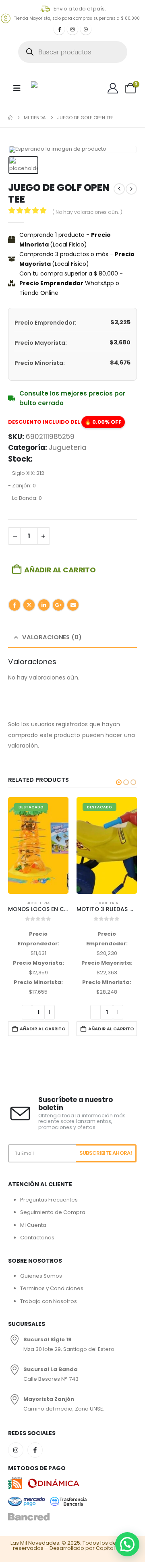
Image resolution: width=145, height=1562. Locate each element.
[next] (131, 189)
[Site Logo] (51, 88)
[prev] (119, 189)
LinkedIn (43, 605)
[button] (118, 782)
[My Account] (113, 88)
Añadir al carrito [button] (72, 1028)
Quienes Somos (41, 1276)
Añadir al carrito (59, 570)
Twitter (29, 605)
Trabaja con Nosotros (48, 1301)
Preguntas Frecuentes (49, 1200)
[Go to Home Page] (10, 117)
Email (72, 605)
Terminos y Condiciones (51, 1288)
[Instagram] (72, 29)
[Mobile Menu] (17, 88)
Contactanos (37, 1237)
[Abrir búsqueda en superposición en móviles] (72, 52)
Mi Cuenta (33, 1225)
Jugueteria (68, 447)
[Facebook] (59, 29)
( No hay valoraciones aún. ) (87, 212)
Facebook (14, 605)
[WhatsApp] (85, 29)
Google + (58, 605)
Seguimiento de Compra (52, 1212)
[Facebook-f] (35, 1450)
